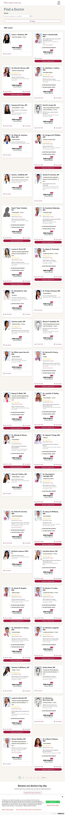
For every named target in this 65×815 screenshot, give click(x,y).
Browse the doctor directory (32, 792)
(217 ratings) (50, 257)
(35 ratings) (19, 520)
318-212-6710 (39, 128)
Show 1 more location (47, 44)
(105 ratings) (50, 143)
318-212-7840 (8, 729)
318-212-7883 (39, 464)
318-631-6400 (39, 277)
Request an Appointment (48, 61)
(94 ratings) (18, 74)
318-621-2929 (8, 126)
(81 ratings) (19, 328)
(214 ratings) (50, 360)
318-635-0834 (39, 721)
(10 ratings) (50, 482)
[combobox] (18, 16)
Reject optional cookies (53, 805)
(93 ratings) (50, 558)
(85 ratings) (19, 216)
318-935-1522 (8, 238)
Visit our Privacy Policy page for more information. (29, 809)
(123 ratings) (19, 259)
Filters (33, 21)
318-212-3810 (8, 464)
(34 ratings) (19, 636)
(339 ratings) (19, 443)
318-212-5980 (8, 657)
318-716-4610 (8, 314)
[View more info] (7, 43)
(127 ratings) (50, 76)
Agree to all (53, 802)
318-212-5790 (39, 165)
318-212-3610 (39, 239)
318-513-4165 (39, 655)
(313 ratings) (50, 216)
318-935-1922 (39, 424)
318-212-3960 (39, 578)
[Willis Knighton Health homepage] (12, 3)
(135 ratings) (19, 404)
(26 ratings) (18, 674)
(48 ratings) (49, 441)
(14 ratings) (19, 596)
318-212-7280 (39, 98)
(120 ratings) (51, 596)
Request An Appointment (48, 581)
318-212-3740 (39, 766)
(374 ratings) (51, 636)
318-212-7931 (8, 91)
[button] (59, 2)
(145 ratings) (18, 708)
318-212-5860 (8, 543)
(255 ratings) (50, 402)
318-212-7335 (39, 383)
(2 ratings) (49, 520)
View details (8, 54)
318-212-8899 (8, 691)
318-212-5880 (8, 618)
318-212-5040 (39, 541)
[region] (32, 406)
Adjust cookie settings (7, 809)
